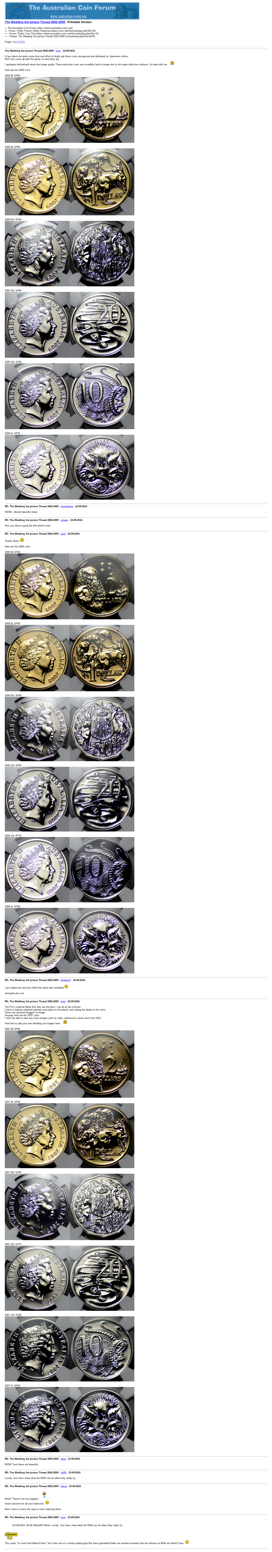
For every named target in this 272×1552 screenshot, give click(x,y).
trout (58, 50)
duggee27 (66, 980)
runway (64, 520)
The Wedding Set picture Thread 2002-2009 (35, 22)
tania (63, 1458)
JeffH (63, 1472)
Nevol (64, 1486)
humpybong (67, 506)
